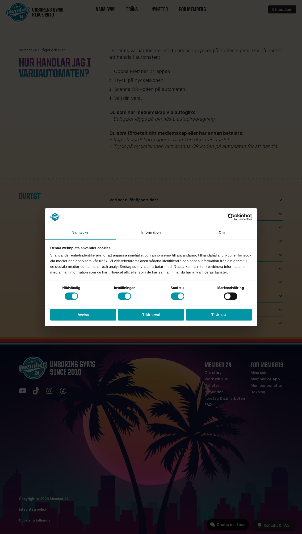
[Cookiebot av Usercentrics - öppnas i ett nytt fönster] (231, 216)
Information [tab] (151, 233)
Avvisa (83, 315)
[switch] (124, 296)
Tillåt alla (218, 315)
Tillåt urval (151, 315)
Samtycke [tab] (80, 233)
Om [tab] (222, 233)
